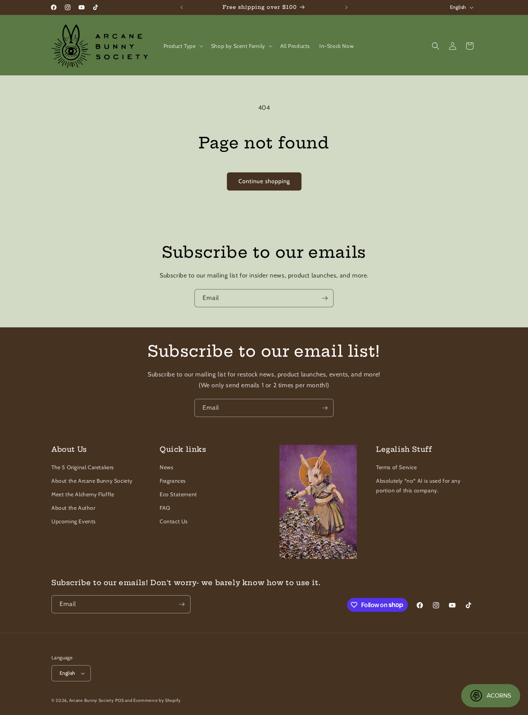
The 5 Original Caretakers (82, 467)
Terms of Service (396, 467)
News (166, 467)
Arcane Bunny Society (91, 700)
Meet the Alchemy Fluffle (82, 494)
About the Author (73, 507)
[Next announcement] (346, 7)
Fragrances (173, 480)
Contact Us (174, 521)
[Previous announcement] (181, 7)
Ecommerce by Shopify (157, 700)
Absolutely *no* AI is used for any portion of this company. (418, 485)
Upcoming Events (73, 521)
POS (119, 700)
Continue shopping (264, 181)
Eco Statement (178, 494)
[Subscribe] (324, 298)
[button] (182, 46)
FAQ (165, 507)
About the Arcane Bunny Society (92, 480)
